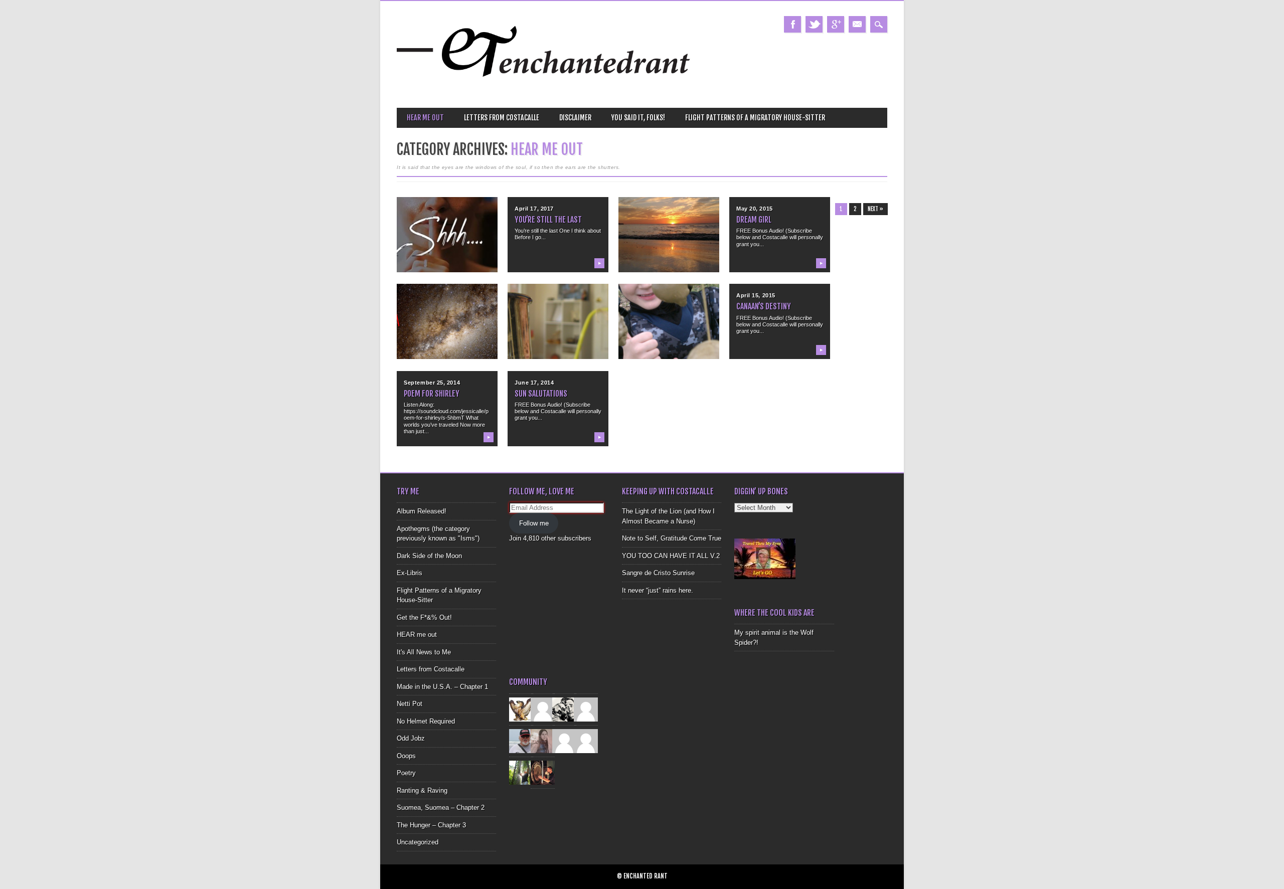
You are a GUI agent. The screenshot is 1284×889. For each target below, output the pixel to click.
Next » (875, 209)
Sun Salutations (541, 394)
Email (857, 24)
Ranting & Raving (422, 790)
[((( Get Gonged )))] (543, 772)
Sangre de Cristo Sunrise (658, 573)
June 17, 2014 (534, 383)
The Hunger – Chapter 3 (431, 825)
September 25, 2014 (432, 383)
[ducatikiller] (564, 709)
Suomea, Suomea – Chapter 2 (441, 807)
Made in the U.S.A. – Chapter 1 (442, 686)
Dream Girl (753, 220)
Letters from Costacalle (501, 117)
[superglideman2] (521, 740)
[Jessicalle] (521, 772)
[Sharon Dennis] (586, 709)
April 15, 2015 (755, 295)
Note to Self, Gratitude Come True (671, 538)
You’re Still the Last (548, 220)
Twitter (814, 24)
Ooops (406, 756)
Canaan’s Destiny (763, 306)
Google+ (835, 24)
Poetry (406, 773)
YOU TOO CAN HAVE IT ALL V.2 (671, 556)
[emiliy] (586, 740)
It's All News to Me (424, 652)
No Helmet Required (426, 721)
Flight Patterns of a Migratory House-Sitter (755, 117)
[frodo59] (521, 709)
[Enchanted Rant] (544, 90)
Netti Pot (409, 703)
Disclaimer (575, 117)
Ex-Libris (409, 573)
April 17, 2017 (534, 209)
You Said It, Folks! (638, 117)
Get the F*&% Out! (424, 617)
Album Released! (421, 511)
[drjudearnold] (543, 740)
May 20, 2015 (754, 209)
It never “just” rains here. (657, 590)
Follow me (534, 523)
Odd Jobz (411, 738)
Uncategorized (417, 842)
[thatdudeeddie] (564, 740)
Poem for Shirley (431, 394)
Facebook (792, 24)
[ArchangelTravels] (543, 709)
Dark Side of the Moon (429, 556)
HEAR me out (425, 117)
